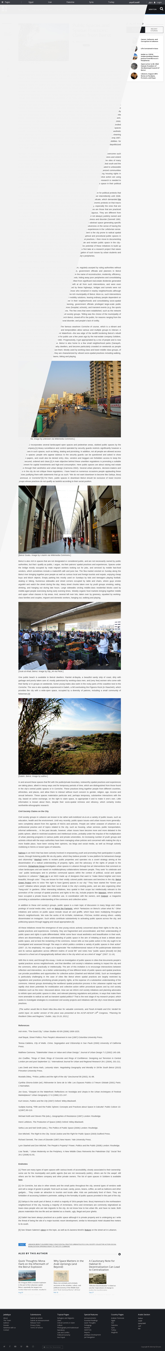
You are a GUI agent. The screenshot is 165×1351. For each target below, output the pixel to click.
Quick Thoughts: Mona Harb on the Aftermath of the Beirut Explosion (33, 1263)
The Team (7, 1320)
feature (88, 1230)
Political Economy (63, 1335)
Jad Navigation (89, 1337)
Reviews (87, 1328)
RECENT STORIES (154, 30)
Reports (87, 1332)
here (20, 1180)
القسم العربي (134, 2)
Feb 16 (56, 1292)
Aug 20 (20, 1292)
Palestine (70, 2)
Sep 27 (91, 1292)
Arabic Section (144, 1314)
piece (43, 1230)
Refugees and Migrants (65, 1318)
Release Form (35, 1323)
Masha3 (38, 859)
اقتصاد (140, 1321)
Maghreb (114, 1332)
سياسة (140, 1318)
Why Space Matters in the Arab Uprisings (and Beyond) (69, 1263)
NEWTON (152, 9)
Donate (6, 1325)
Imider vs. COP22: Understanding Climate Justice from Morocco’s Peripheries (150, 57)
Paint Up (44, 876)
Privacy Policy (35, 1325)
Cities (59, 1320)
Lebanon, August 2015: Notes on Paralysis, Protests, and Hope (149, 76)
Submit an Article (36, 1318)
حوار (139, 1328)
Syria (91, 2)
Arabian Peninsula (117, 1318)
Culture (59, 1325)
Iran (50, 2)
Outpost (104, 896)
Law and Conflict (63, 1332)
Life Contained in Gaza (149, 49)
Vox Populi (61, 1337)
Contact (6, 1330)
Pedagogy (87, 1325)
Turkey (111, 2)
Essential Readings (91, 1320)
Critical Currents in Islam (66, 1323)
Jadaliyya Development (92, 1335)
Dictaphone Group (36, 866)
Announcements (90, 1318)
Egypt (31, 2)
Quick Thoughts (90, 1323)
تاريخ (139, 1326)
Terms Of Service (36, 1328)
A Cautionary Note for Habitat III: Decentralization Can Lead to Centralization (104, 1265)
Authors (6, 1323)
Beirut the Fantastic (64, 908)
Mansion (102, 893)
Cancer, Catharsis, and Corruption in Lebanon (149, 40)
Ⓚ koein (158, 1347)
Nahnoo (21, 853)
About (5, 1318)
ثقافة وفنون (142, 1323)
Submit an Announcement (39, 1320)
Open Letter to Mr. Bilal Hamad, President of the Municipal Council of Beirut (150, 67)
